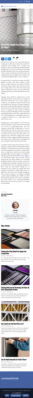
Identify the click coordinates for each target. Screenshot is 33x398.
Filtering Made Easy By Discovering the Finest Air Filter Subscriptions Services (15, 288)
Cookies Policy (18, 392)
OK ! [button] (7, 395)
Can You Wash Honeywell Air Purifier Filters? (14, 359)
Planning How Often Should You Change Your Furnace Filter (13, 252)
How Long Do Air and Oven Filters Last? (12, 323)
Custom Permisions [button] (16, 395)
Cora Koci (4, 50)
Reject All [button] (26, 395)
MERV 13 (27, 156)
